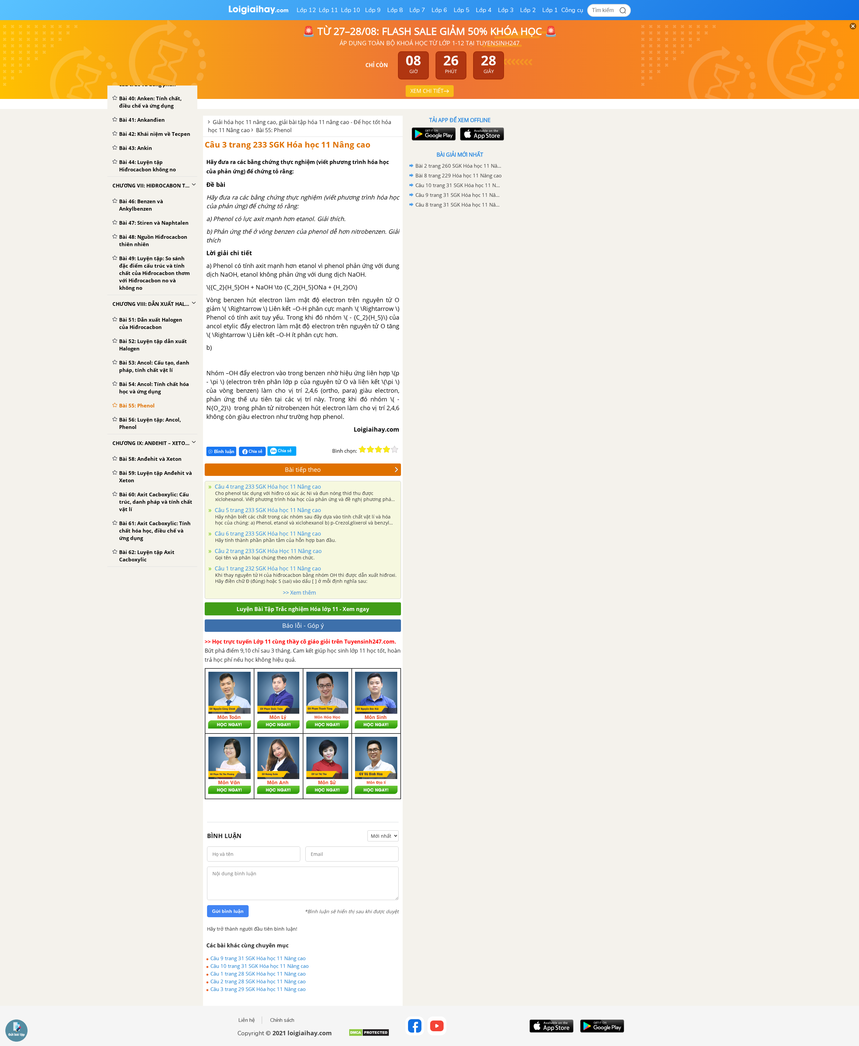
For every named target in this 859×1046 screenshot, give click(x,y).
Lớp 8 (395, 10)
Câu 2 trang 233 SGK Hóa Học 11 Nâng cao (267, 551)
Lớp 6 (439, 10)
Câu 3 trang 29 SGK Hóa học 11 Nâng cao (258, 989)
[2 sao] (370, 449)
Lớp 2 (528, 10)
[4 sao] (387, 449)
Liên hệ (246, 1020)
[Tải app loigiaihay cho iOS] (481, 134)
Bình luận (224, 451)
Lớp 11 (328, 10)
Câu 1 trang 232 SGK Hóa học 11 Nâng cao (267, 568)
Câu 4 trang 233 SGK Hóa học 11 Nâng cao (267, 486)
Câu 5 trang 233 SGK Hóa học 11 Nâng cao (267, 510)
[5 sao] (395, 449)
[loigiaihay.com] (258, 13)
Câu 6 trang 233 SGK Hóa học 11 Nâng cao (267, 533)
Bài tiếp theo (303, 469)
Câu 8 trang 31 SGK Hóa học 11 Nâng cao (458, 204)
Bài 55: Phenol (274, 130)
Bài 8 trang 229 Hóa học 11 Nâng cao (458, 175)
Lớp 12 (306, 10)
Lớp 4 (484, 10)
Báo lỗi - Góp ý (303, 625)
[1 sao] (362, 449)
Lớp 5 (461, 10)
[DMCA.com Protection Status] (369, 1035)
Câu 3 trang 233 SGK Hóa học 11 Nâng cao (287, 144)
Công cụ (572, 10)
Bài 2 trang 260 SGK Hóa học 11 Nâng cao (458, 165)
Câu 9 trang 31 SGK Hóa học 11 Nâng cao (258, 958)
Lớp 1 (550, 10)
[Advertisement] (459, 316)
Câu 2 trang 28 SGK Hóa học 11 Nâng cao (258, 981)
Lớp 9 (373, 10)
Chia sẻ (255, 451)
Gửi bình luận (228, 911)
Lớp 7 (417, 10)
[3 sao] (378, 449)
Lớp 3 (506, 10)
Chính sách (282, 1020)
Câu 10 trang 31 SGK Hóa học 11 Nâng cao (259, 965)
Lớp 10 (350, 10)
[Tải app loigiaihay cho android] (432, 134)
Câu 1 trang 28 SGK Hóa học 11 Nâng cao (258, 973)
